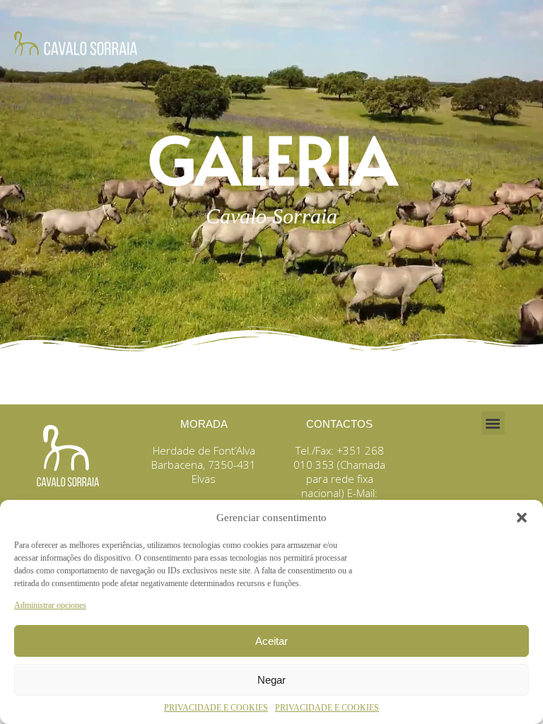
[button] (522, 517)
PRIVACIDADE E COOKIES (216, 708)
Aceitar (271, 641)
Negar (271, 680)
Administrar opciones (50, 605)
